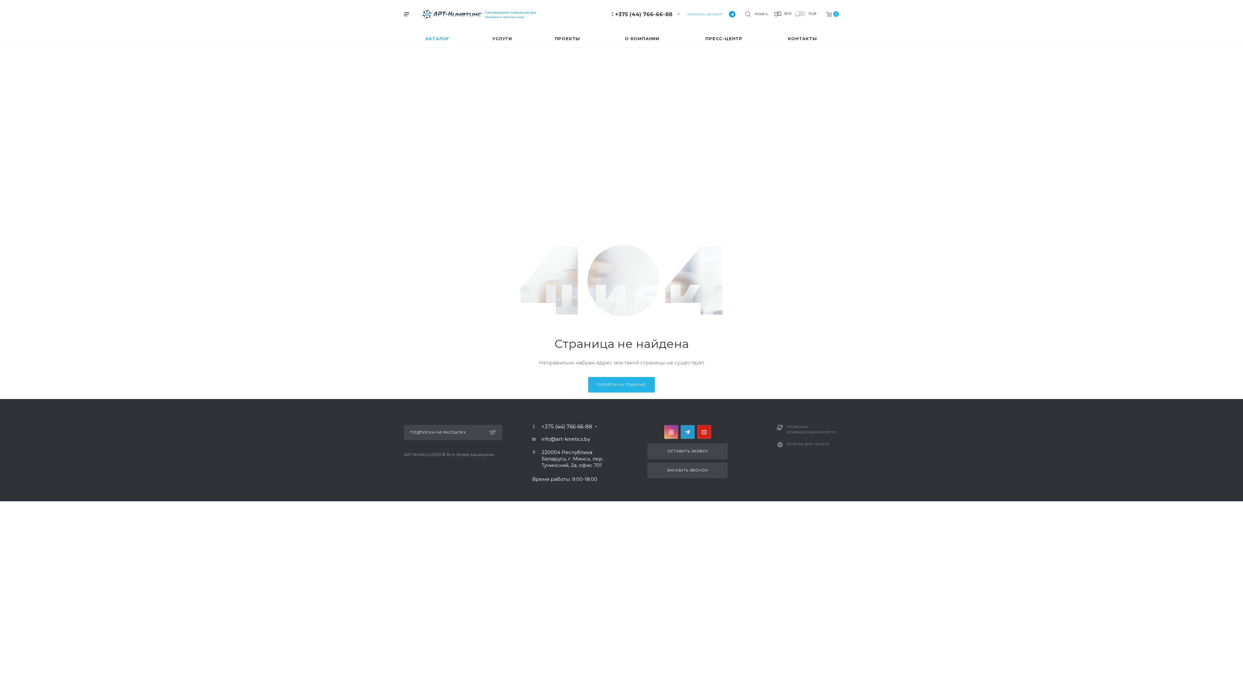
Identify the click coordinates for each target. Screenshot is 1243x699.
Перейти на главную (621, 385)
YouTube (704, 432)
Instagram (671, 432)
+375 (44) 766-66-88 (643, 14)
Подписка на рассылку (438, 432)
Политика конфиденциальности (811, 429)
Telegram (688, 432)
